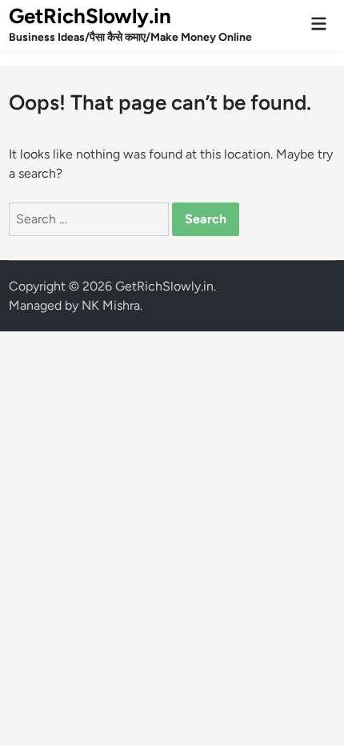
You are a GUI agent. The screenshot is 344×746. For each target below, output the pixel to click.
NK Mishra (111, 305)
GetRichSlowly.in (90, 16)
